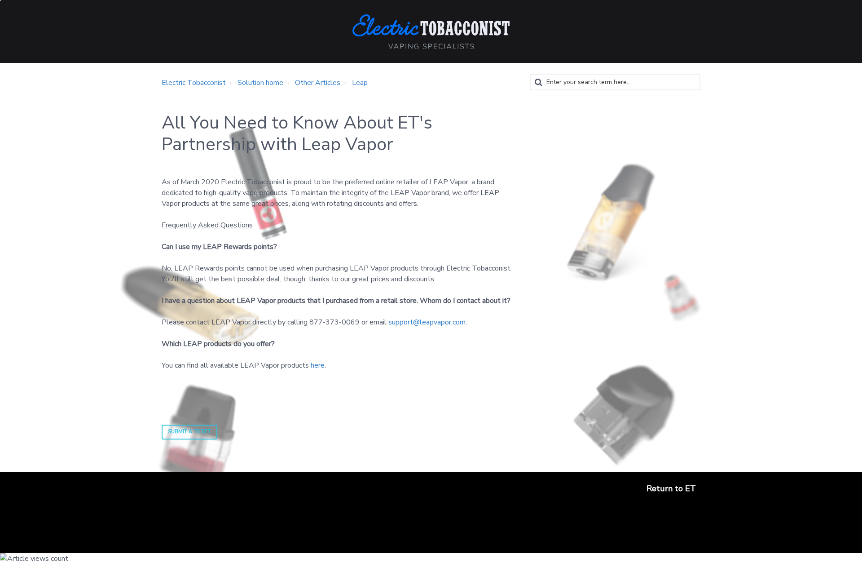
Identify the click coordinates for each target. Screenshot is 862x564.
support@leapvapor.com (427, 322)
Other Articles (317, 83)
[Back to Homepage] (431, 31)
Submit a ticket (189, 431)
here (318, 365)
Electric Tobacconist (194, 83)
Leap (360, 83)
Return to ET (671, 488)
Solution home (260, 83)
